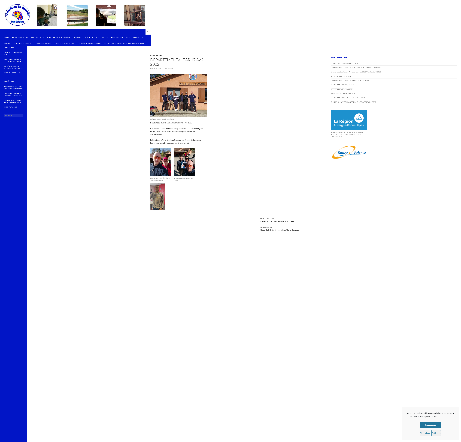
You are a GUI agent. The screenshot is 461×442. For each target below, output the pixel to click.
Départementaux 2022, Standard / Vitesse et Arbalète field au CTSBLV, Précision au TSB (13, 88)
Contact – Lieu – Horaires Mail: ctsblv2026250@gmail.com (124, 43)
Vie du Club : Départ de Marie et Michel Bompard (279, 228)
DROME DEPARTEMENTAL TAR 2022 (175, 123)
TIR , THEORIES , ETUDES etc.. (22, 43)
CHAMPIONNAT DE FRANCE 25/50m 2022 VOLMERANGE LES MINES (13, 94)
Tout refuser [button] (425, 433)
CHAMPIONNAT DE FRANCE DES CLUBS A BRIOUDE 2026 (353, 102)
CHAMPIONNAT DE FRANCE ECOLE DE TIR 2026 (350, 80)
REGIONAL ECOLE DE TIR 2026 (343, 93)
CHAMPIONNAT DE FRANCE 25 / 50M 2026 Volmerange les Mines (356, 67)
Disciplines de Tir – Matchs (65, 43)
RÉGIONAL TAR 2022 (10, 107)
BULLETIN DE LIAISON (37, 37)
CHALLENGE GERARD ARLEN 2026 (344, 63)
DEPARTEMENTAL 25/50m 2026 (343, 85)
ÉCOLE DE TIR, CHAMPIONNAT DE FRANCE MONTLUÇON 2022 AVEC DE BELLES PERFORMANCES (12, 101)
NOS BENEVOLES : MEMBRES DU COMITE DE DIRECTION (91, 37)
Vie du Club (137, 37)
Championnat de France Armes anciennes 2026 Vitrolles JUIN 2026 (356, 72)
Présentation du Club (20, 37)
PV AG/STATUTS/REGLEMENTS (120, 37)
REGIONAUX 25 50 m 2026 (341, 76)
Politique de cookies (428, 416)
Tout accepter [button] (430, 425)
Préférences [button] (436, 433)
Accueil (6, 37)
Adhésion (7, 43)
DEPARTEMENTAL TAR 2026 (342, 89)
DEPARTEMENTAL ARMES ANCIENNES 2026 (348, 98)
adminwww (169, 69)
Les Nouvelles (156, 56)
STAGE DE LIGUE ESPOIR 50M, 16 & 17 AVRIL (277, 220)
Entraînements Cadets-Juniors (90, 43)
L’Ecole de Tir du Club (43, 43)
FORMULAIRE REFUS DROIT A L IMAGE (59, 37)
